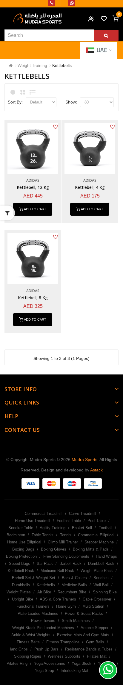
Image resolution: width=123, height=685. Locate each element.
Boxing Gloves (53, 549)
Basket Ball (82, 528)
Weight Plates (19, 592)
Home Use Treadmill (32, 520)
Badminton (16, 535)
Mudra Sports (84, 459)
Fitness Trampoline (62, 642)
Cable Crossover (97, 599)
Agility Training (52, 528)
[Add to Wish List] (55, 126)
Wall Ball (101, 585)
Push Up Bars (46, 649)
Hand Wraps (106, 556)
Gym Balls (95, 642)
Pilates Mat (97, 656)
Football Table (69, 520)
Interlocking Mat (74, 670)
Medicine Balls (74, 585)
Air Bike (44, 592)
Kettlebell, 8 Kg (33, 297)
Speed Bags (19, 563)
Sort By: (15, 102)
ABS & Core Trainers (58, 599)
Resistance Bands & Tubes (89, 649)
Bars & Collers (74, 578)
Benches (101, 578)
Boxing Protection (21, 556)
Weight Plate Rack (97, 570)
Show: (71, 102)
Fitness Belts (28, 642)
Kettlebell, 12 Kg (33, 187)
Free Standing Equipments (66, 556)
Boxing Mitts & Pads (91, 549)
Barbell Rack (70, 563)
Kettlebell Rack (21, 570)
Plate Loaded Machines (38, 613)
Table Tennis (42, 535)
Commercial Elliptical (96, 535)
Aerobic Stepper (94, 628)
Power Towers (43, 620)
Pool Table (96, 520)
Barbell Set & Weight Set (33, 578)
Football (105, 528)
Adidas (32, 180)
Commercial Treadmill (43, 513)
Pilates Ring (17, 663)
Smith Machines (76, 620)
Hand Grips (18, 649)
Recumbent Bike (72, 592)
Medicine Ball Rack (57, 570)
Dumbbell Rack (101, 563)
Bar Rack (45, 563)
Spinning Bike (105, 592)
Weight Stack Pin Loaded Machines (43, 628)
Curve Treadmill (82, 513)
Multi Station (93, 606)
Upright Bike (22, 599)
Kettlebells (62, 65)
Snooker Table (20, 528)
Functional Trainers (33, 606)
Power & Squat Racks (84, 613)
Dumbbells (21, 585)
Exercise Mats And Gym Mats (83, 635)
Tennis (65, 535)
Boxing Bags (23, 549)
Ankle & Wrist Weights (30, 635)
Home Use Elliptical (24, 542)
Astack (96, 470)
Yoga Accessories (49, 663)
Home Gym (66, 606)
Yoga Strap (44, 670)
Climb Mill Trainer (63, 542)
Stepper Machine (99, 542)
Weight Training (32, 65)
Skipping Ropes (27, 656)
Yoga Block (81, 663)
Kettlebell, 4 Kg (90, 187)
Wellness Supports (64, 656)
